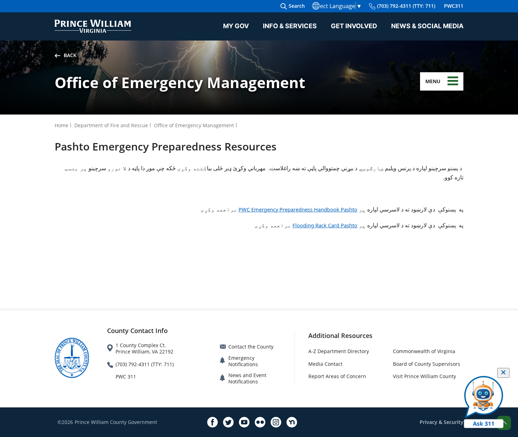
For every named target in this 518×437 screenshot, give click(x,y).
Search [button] (297, 5)
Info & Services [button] (290, 26)
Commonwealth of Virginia (424, 351)
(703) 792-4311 (406, 5)
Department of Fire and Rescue (111, 125)
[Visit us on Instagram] (276, 422)
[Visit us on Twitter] (228, 422)
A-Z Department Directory (338, 351)
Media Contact (325, 364)
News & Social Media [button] (427, 26)
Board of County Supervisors (426, 364)
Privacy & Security (441, 422)
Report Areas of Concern (337, 376)
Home (61, 125)
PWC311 (453, 5)
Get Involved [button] (354, 26)
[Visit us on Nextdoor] (291, 422)
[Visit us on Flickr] (260, 422)
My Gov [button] (236, 26)
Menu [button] (432, 81)
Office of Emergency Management (194, 125)
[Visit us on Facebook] (212, 422)
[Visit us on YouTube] (244, 422)
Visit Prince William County (424, 376)
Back (70, 55)
